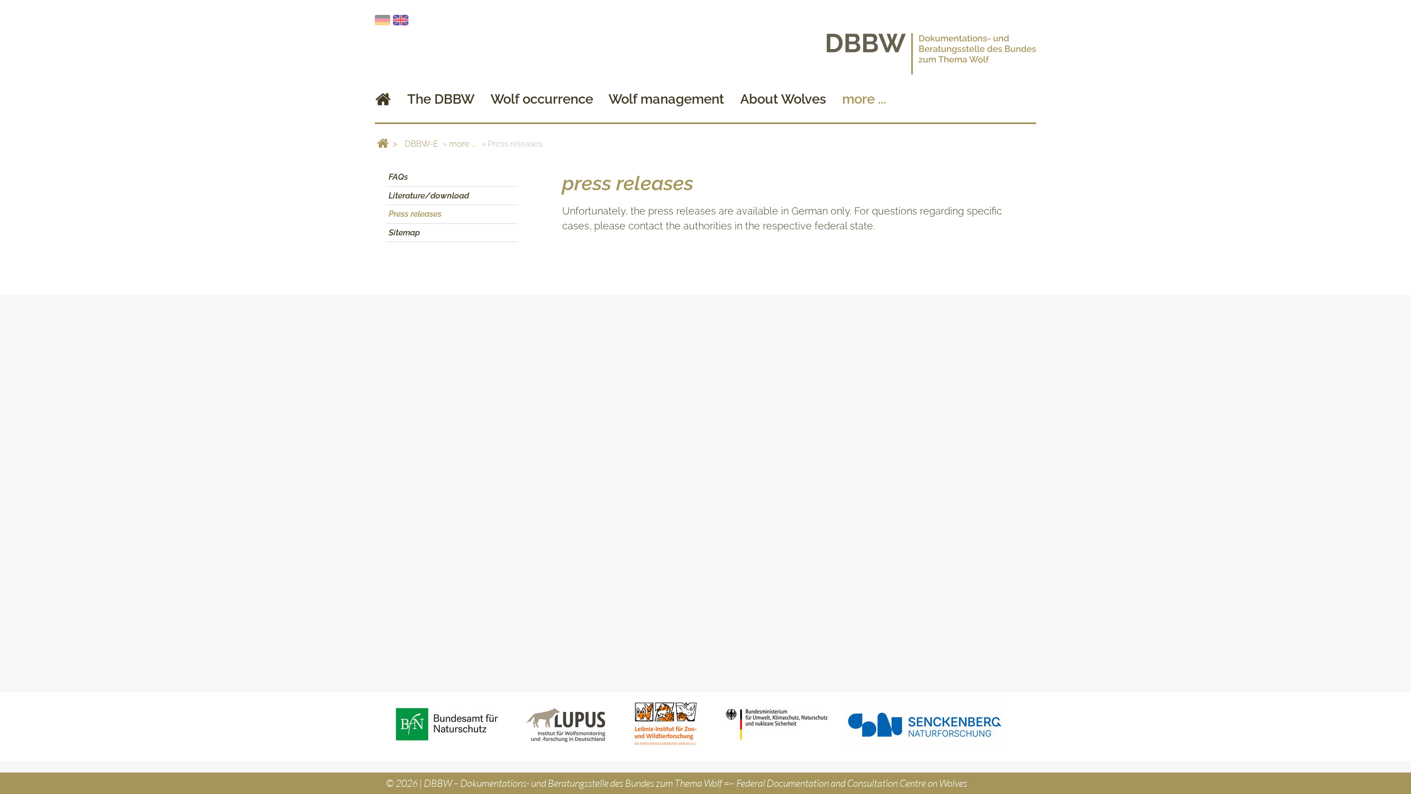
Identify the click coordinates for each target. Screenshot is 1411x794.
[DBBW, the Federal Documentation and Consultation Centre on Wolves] (383, 99)
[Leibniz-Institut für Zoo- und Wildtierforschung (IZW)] (666, 724)
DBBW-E (421, 144)
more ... (463, 144)
